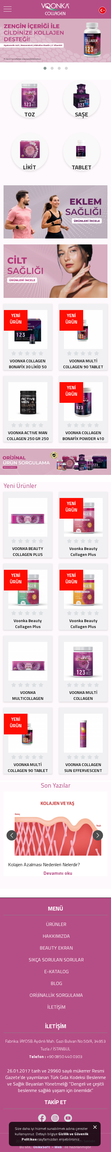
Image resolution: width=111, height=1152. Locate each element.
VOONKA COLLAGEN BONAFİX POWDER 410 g (83, 438)
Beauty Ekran (56, 947)
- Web (58, 1147)
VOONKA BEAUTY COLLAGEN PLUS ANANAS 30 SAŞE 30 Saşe (27, 557)
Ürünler (56, 924)
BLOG (56, 983)
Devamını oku (58, 873)
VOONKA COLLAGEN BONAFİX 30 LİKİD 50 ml (27, 367)
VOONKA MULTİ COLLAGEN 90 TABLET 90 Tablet (83, 367)
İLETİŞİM (56, 1006)
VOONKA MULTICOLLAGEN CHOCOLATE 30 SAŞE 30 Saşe (28, 701)
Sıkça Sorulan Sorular (56, 959)
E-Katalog (56, 971)
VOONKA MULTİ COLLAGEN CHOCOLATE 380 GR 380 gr (83, 701)
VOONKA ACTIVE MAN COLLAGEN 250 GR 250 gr (28, 438)
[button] (45, 68)
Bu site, (26, 1147)
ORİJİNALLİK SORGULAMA (56, 995)
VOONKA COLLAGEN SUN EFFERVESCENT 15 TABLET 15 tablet (83, 770)
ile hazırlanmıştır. (78, 1147)
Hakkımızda (56, 936)
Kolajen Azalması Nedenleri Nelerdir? (44, 864)
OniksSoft (42, 1147)
